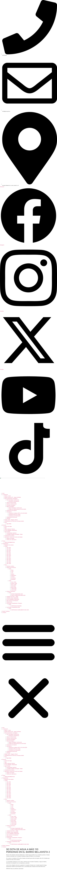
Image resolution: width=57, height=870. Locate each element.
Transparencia (5, 543)
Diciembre (13, 579)
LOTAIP (6, 546)
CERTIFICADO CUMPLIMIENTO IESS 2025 (20, 609)
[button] (28, 670)
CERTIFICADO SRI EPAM (16, 605)
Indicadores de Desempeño (14, 515)
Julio (12, 572)
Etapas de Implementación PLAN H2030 (17, 509)
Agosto (12, 574)
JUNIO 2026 (13, 588)
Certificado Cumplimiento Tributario (14, 603)
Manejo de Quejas (10, 538)
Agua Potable (7, 531)
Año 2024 (9, 560)
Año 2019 (9, 554)
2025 (10, 568)
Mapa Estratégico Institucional (15, 507)
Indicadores (9, 511)
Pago (5, 527)
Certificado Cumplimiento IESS (13, 607)
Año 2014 (9, 547)
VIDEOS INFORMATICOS (9, 542)
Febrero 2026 (14, 583)
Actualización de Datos (9, 535)
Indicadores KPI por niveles (14, 514)
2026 (10, 580)
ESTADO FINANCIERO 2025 (17, 594)
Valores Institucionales (11, 502)
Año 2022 (9, 558)
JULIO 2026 (13, 590)
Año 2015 (9, 548)
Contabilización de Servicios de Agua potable (14, 521)
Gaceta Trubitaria (6, 611)
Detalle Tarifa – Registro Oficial (11, 519)
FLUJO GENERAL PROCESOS (10, 530)
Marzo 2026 (13, 584)
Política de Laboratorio (11, 539)
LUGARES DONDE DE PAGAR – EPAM (14, 534)
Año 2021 (9, 556)
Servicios (4, 525)
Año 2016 (9, 550)
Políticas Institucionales (12, 503)
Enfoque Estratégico (11, 505)
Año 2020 (9, 555)
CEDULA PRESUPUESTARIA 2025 (18, 595)
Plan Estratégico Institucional (13, 499)
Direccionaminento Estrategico (10, 498)
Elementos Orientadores (14, 501)
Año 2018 (9, 552)
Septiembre (13, 575)
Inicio (3, 493)
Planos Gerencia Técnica (9, 529)
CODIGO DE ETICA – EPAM (12, 596)
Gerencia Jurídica (10, 566)
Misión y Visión (7, 495)
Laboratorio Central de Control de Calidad (13, 537)
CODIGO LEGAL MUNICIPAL (12, 598)
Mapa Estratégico (10, 506)
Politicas (8, 518)
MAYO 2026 (13, 587)
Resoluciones (9, 601)
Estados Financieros (11, 591)
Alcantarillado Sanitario (11, 533)
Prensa (3, 541)
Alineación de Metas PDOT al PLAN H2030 (18, 513)
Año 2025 (9, 562)
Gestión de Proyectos (11, 567)
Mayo (12, 570)
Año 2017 (9, 551)
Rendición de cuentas (8, 545)
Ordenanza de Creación (12, 510)
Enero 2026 (13, 582)
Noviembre (13, 578)
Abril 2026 (13, 586)
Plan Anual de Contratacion (12, 600)
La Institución (5, 494)
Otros (5, 522)
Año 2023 (9, 559)
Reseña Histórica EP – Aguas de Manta (12, 497)
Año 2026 (9, 563)
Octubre (13, 576)
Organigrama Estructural (12, 517)
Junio (12, 571)
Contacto (4, 612)
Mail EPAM (9, 523)
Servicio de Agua (8, 526)
